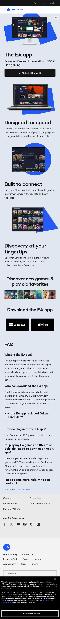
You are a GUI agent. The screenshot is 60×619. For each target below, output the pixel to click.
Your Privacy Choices (30, 613)
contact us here (21, 489)
